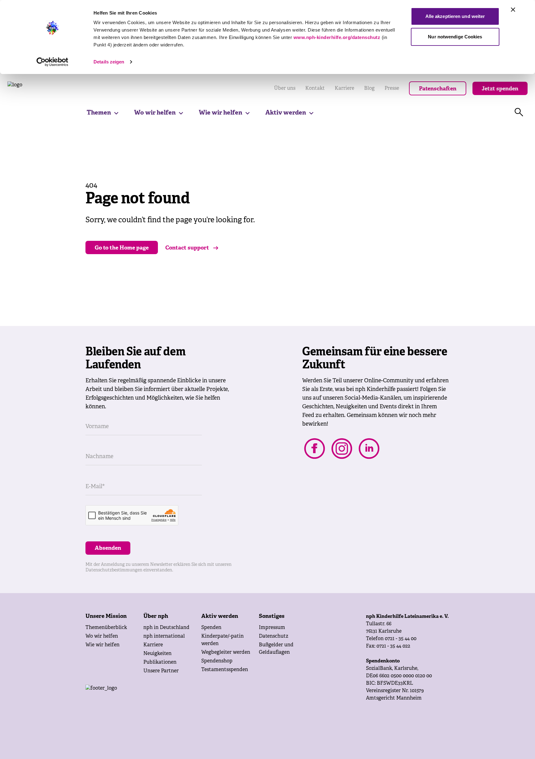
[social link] (314, 448)
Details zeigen (109, 61)
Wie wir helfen (220, 113)
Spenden (211, 628)
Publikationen (159, 662)
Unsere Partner (161, 671)
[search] (519, 112)
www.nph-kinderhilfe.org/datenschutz (337, 37)
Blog (369, 88)
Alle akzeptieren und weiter (455, 16)
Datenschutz (273, 636)
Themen (99, 113)
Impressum (272, 628)
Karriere (344, 88)
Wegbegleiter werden (225, 652)
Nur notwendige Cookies (455, 36)
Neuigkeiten (157, 654)
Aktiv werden (285, 113)
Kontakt (315, 88)
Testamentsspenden (224, 670)
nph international (164, 636)
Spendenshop (217, 661)
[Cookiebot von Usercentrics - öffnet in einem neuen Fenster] (52, 62)
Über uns (284, 88)
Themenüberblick (106, 628)
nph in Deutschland (166, 628)
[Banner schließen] (513, 9)
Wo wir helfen (155, 113)
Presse (392, 88)
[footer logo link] (150, 697)
